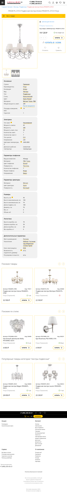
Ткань (30, 101)
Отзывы (37, 458)
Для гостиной (38, 443)
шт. (28, 416)
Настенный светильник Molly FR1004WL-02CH (13, 340)
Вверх (25, 173)
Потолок (26, 239)
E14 (24, 137)
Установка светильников (8, 454)
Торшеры (37, 431)
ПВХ (34, 101)
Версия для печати (48, 22)
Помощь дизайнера (7, 458)
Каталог (10, 7)
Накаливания (27, 123)
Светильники (38, 426)
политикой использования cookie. (34, 483)
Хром (25, 99)
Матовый (26, 188)
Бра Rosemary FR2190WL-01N (46, 339)
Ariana (25, 89)
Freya (24, 87)
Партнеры (37, 461)
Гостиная (32, 241)
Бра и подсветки (39, 427)
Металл (25, 101)
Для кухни (37, 440)
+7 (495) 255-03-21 (35, 3)
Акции (4, 421)
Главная (4, 7)
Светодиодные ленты (40, 436)
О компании (39, 449)
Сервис (4, 449)
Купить (57, 38)
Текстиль (26, 166)
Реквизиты (38, 456)
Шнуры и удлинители (40, 438)
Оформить (38, 416)
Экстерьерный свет (40, 433)
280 (24, 128)
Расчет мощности (29, 106)
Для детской (38, 442)
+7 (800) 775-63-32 (35, 2)
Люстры (16, 7)
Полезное (37, 459)
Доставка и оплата (6, 452)
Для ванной (38, 445)
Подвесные (23, 7)
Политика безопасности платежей (33, 472)
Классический (27, 96)
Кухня (30, 246)
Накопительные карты (7, 426)
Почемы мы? (38, 452)
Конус (25, 171)
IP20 (24, 248)
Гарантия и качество (7, 456)
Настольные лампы (40, 429)
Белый (29, 99)
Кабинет (26, 241)
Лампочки (37, 434)
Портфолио (38, 454)
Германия (26, 84)
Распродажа (5, 424)
